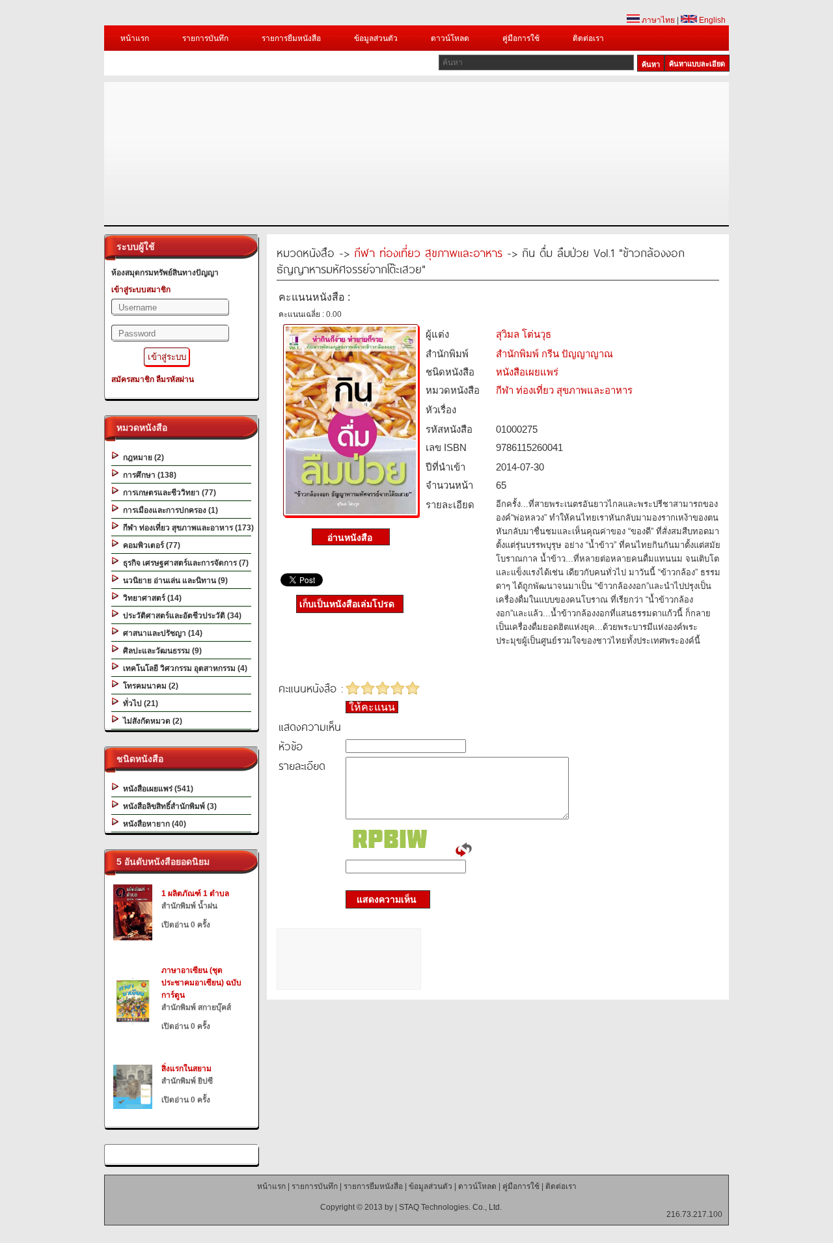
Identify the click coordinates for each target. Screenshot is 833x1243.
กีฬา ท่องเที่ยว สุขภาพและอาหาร (428, 252)
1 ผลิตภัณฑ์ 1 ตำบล (195, 893)
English (711, 20)
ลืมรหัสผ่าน (175, 379)
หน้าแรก (134, 38)
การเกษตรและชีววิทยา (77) (167, 492)
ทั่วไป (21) (138, 703)
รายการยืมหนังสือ (291, 38)
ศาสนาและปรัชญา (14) (160, 633)
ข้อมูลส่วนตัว (376, 38)
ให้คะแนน (372, 707)
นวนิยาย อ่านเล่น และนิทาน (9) (173, 580)
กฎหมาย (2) (141, 457)
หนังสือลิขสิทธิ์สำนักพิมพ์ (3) (168, 806)
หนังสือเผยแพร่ (527, 371)
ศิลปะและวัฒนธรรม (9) (160, 650)
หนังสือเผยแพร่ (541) (156, 788)
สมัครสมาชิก (132, 379)
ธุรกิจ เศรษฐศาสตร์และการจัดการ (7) (184, 562)
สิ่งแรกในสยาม (186, 1068)
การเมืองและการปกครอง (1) (168, 510)
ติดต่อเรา (588, 38)
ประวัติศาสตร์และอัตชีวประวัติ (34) (180, 615)
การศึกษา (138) (147, 475)
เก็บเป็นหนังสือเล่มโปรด (346, 604)
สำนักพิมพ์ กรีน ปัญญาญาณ (554, 353)
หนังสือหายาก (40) (152, 823)
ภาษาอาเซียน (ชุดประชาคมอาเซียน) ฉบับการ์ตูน (201, 983)
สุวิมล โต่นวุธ (523, 334)
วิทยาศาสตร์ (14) (150, 598)
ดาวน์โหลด (450, 38)
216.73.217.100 (694, 1214)
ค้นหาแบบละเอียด (697, 64)
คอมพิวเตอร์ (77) (149, 545)
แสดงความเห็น (382, 899)
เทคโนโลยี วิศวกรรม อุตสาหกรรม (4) (183, 668)
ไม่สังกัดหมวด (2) (150, 721)
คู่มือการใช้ (520, 38)
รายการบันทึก (205, 38)
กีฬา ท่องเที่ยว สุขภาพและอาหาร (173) (186, 527)
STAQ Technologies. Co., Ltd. (450, 1207)
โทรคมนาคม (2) (148, 685)
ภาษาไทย (657, 20)
